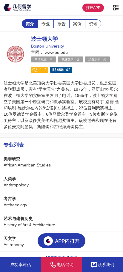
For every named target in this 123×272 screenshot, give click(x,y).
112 (43, 69)
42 (68, 69)
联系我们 (106, 264)
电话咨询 (65, 264)
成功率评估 (20, 264)
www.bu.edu (56, 52)
